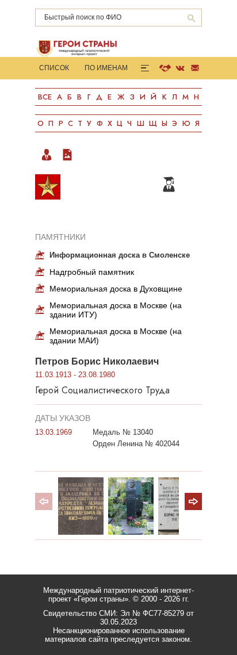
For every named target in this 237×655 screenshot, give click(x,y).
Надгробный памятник (91, 272)
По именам (106, 68)
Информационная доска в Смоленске (119, 255)
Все (45, 96)
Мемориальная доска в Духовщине (115, 288)
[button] (193, 501)
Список (54, 68)
